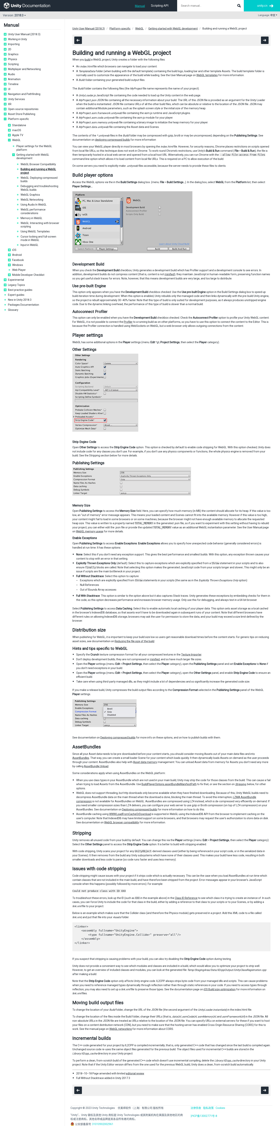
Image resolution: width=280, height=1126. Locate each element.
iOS (14, 249)
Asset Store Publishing (21, 114)
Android (17, 254)
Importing (14, 44)
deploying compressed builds (112, 139)
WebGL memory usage (89, 531)
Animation (14, 79)
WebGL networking (120, 1028)
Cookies (220, 1107)
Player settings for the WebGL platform (34, 148)
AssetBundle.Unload (96, 766)
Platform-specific (18, 118)
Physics (12, 59)
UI (9, 89)
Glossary (13, 309)
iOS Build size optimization (220, 989)
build (87, 59)
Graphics (13, 54)
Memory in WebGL (31, 218)
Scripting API (159, 5)
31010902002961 (102, 1124)
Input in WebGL (29, 244)
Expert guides (16, 294)
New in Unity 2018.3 (19, 299)
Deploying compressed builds (117, 737)
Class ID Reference (186, 898)
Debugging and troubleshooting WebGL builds (39, 188)
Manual (140, 6)
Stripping (240, 784)
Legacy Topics (16, 284)
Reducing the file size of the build (134, 641)
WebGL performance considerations (33, 211)
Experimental (16, 279)
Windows (17, 264)
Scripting (13, 64)
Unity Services (16, 99)
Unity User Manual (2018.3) (24, 34)
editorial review (135, 1073)
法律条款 (195, 1107)
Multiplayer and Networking (24, 69)
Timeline (13, 84)
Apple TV (17, 135)
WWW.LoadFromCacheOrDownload (130, 814)
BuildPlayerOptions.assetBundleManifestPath (169, 784)
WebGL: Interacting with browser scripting (40, 225)
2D (9, 49)
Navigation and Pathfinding (24, 94)
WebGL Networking (32, 199)
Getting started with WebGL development (32, 156)
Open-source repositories (23, 109)
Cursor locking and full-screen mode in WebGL (38, 238)
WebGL (16, 140)
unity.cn (262, 5)
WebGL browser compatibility (121, 822)
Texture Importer (191, 654)
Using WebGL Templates (35, 231)
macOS (16, 130)
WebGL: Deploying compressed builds (39, 179)
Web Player (19, 269)
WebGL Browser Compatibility (38, 164)
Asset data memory (145, 762)
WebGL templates (207, 75)
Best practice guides (20, 289)
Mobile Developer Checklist (28, 274)
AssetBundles (80, 757)
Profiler (128, 321)
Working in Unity (17, 39)
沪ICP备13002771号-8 (203, 1115)
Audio (11, 74)
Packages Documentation (23, 304)
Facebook (18, 260)
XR (9, 104)
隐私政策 (208, 1107)
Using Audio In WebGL (33, 204)
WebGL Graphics (30, 194)
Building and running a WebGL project (38, 171)
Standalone (19, 125)
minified (169, 274)
